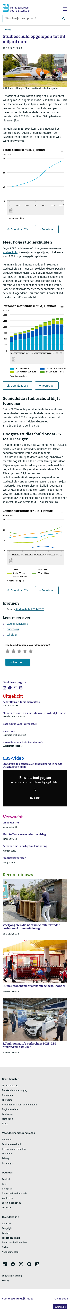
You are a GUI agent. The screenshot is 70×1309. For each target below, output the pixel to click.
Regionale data (10, 1109)
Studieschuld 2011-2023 (29, 609)
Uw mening (60, 1307)
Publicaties (7, 1114)
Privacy (5, 1158)
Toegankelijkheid (11, 1238)
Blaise (5, 1124)
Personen (7, 1154)
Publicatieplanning (12, 1276)
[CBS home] (17, 7)
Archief (6, 1247)
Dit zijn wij (7, 1189)
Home (8, 30)
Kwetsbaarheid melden (14, 1242)
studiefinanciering (17, 624)
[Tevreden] (25, 650)
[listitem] (4, 688)
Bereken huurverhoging (14, 1090)
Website (6, 1224)
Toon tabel (48, 229)
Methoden (7, 1119)
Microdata (7, 1100)
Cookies (6, 1233)
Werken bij (7, 1198)
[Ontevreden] (13, 650)
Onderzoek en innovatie (14, 1194)
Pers (4, 1184)
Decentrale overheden (14, 1149)
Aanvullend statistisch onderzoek (19, 1105)
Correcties (7, 1208)
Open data (7, 1095)
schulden (12, 634)
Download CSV (19, 229)
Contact (6, 1179)
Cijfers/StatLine (10, 1086)
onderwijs (13, 629)
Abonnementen (10, 1252)
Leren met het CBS (11, 1203)
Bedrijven (7, 1140)
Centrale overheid (11, 1144)
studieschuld (10, 252)
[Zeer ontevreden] (8, 650)
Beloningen (8, 1163)
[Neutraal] (19, 650)
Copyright (7, 1228)
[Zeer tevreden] (31, 650)
